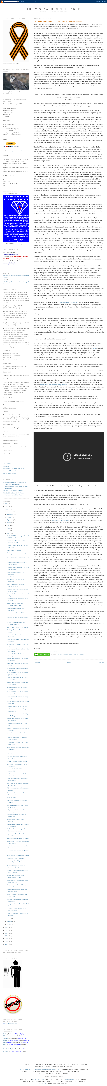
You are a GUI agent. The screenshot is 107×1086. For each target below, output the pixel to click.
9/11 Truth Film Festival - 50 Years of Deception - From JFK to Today (13, 494)
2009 (7, 939)
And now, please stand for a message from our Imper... (17, 563)
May (8, 531)
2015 (7, 507)
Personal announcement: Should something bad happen (16, 876)
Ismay (94, 348)
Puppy (5, 1042)
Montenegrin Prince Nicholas (60, 520)
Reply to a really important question (17, 761)
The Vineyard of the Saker (53, 9)
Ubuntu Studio (7, 1049)
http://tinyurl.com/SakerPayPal (19, 151)
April (8, 533)
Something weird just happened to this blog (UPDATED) (17, 881)
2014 (7, 509)
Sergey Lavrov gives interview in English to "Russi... (16, 585)
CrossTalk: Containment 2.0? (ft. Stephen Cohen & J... (16, 542)
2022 (7, 504)
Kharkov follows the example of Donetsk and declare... (16, 830)
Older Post (101, 663)
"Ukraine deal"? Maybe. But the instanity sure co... (16, 655)
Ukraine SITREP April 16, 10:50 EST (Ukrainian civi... (17, 674)
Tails (4, 1044)
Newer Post (37, 663)
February (9, 921)
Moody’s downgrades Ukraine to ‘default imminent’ (16, 867)
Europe (77, 654)
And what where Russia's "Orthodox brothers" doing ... (17, 891)
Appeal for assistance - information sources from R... (16, 816)
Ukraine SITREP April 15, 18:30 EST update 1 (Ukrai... (17, 679)
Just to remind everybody (14, 550)
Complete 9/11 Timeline (10, 471)
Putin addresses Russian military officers (18, 855)
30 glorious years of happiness (67, 302)
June (8, 528)
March (9, 919)
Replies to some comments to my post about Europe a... (17, 871)
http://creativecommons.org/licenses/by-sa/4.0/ (40, 1069)
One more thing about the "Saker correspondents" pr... (16, 614)
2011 (7, 933)
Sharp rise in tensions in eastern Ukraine (18, 838)
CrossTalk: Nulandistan (13, 577)
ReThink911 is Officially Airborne (13, 490)
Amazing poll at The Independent (16, 858)
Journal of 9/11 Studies (9, 473)
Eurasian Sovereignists (65, 654)
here (69, 509)
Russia (82, 654)
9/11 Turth (6, 466)
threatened (70, 1079)
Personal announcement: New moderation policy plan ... (15, 604)
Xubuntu (5, 1038)
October (9, 517)
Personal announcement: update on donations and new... (16, 753)
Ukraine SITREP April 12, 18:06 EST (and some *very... (17, 739)
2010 (7, 936)
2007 (7, 944)
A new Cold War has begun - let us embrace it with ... (16, 910)
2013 (7, 928)
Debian (5, 1034)
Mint (4, 1036)
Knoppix (5, 1040)
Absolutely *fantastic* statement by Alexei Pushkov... (17, 758)
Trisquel (5, 1051)
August (9, 523)
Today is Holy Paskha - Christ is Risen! (18, 627)
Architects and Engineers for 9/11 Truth (14, 468)
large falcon (38, 1079)
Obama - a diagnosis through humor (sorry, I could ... (17, 895)
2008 (7, 941)
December (10, 512)
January (9, 924)
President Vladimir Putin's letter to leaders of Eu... (16, 770)
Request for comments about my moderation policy (16, 623)
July (8, 525)
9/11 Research (7, 464)
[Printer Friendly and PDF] (42, 655)
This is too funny (11, 797)
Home (69, 663)
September (10, 520)
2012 (7, 930)
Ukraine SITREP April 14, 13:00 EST (17, 706)
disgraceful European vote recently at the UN (53, 384)
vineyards (42, 1084)
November (10, 514)
